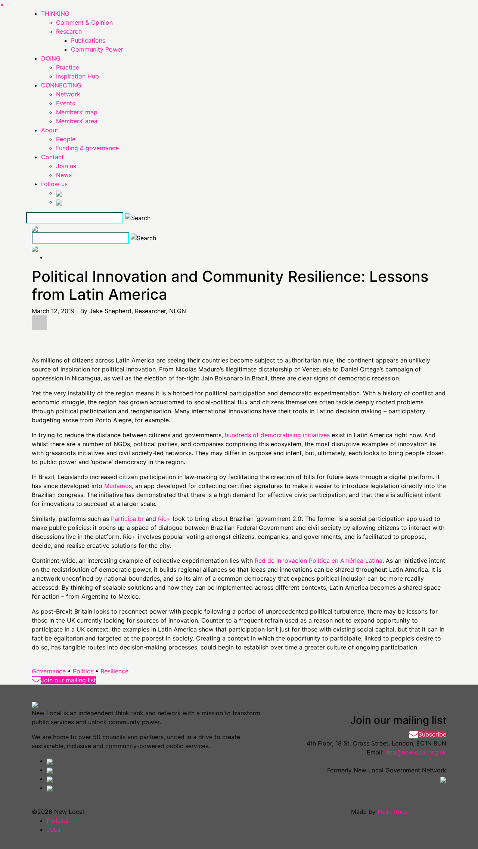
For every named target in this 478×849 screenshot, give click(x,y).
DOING (50, 58)
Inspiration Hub (77, 76)
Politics (83, 671)
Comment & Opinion (84, 22)
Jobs (53, 829)
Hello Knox (393, 811)
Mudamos (118, 486)
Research (69, 31)
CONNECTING (61, 85)
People (65, 139)
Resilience (114, 671)
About (49, 130)
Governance (49, 671)
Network (68, 94)
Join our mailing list (68, 680)
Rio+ (164, 518)
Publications (88, 40)
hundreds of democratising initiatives (277, 435)
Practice (67, 67)
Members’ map (76, 112)
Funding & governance (87, 148)
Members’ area (76, 121)
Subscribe (432, 734)
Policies (57, 820)
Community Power (97, 49)
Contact (52, 157)
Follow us (54, 184)
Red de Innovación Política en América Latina (318, 560)
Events (65, 103)
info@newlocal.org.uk (415, 752)
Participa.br (127, 518)
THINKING (55, 13)
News (64, 175)
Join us (66, 166)
